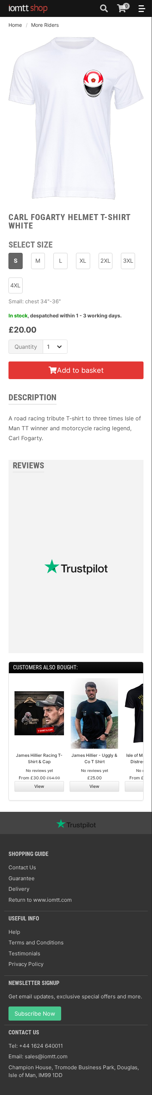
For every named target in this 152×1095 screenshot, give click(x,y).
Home (15, 25)
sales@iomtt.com (46, 1056)
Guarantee (21, 878)
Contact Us (22, 867)
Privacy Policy (25, 964)
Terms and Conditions (36, 942)
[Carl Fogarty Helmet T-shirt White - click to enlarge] (76, 200)
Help (14, 932)
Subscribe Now (34, 1013)
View (39, 786)
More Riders (45, 25)
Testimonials (24, 953)
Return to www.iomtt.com (40, 899)
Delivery (18, 889)
